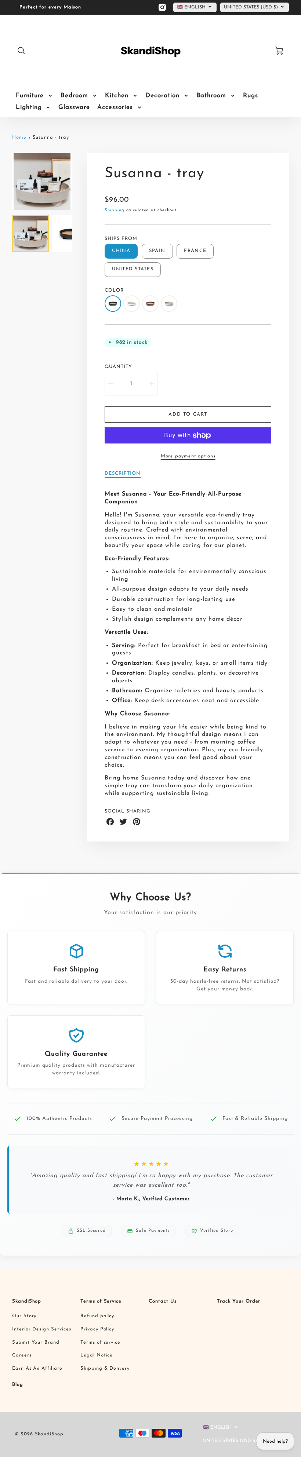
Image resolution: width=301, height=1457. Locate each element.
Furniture (30, 95)
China (121, 250)
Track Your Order (238, 1301)
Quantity (118, 366)
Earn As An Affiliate (37, 1368)
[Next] (77, 181)
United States (132, 269)
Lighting (29, 107)
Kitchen (116, 95)
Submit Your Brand (35, 1342)
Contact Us (163, 1301)
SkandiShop (26, 1301)
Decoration (162, 95)
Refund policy (97, 1316)
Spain (157, 250)
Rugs (250, 95)
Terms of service (100, 1342)
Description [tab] (123, 473)
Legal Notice (96, 1355)
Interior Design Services (41, 1329)
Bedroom (74, 95)
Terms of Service (101, 1301)
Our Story (24, 1316)
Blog (17, 1384)
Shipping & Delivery (105, 1368)
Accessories (115, 107)
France (195, 250)
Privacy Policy (97, 1329)
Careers (22, 1355)
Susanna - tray (51, 137)
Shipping (114, 210)
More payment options (188, 456)
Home (19, 137)
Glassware (74, 107)
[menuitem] (34, 96)
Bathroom (211, 95)
